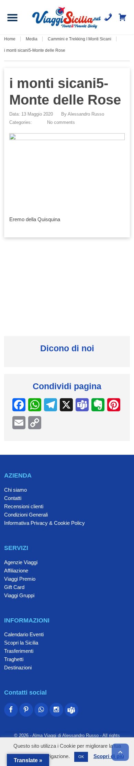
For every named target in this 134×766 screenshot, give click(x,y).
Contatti (12, 498)
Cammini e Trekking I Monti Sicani (79, 39)
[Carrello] (122, 17)
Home (9, 39)
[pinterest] (26, 710)
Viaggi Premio (19, 579)
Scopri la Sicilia (21, 643)
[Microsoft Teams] (71, 710)
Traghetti (13, 659)
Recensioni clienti (23, 506)
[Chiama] (108, 17)
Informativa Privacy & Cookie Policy (44, 523)
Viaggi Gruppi (19, 595)
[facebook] (11, 710)
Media (31, 39)
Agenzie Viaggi (20, 562)
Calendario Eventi (24, 634)
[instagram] (56, 710)
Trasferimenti (18, 651)
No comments (61, 122)
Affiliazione (16, 570)
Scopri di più (108, 756)
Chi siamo (15, 490)
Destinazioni (18, 667)
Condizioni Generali (26, 515)
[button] (12, 17)
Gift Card (14, 587)
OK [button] (81, 757)
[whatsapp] (41, 710)
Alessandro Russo (86, 114)
